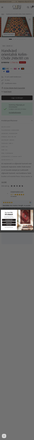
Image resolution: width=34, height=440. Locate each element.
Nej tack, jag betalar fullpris (9, 227)
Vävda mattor (9, 224)
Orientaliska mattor (9, 219)
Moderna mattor (9, 222)
